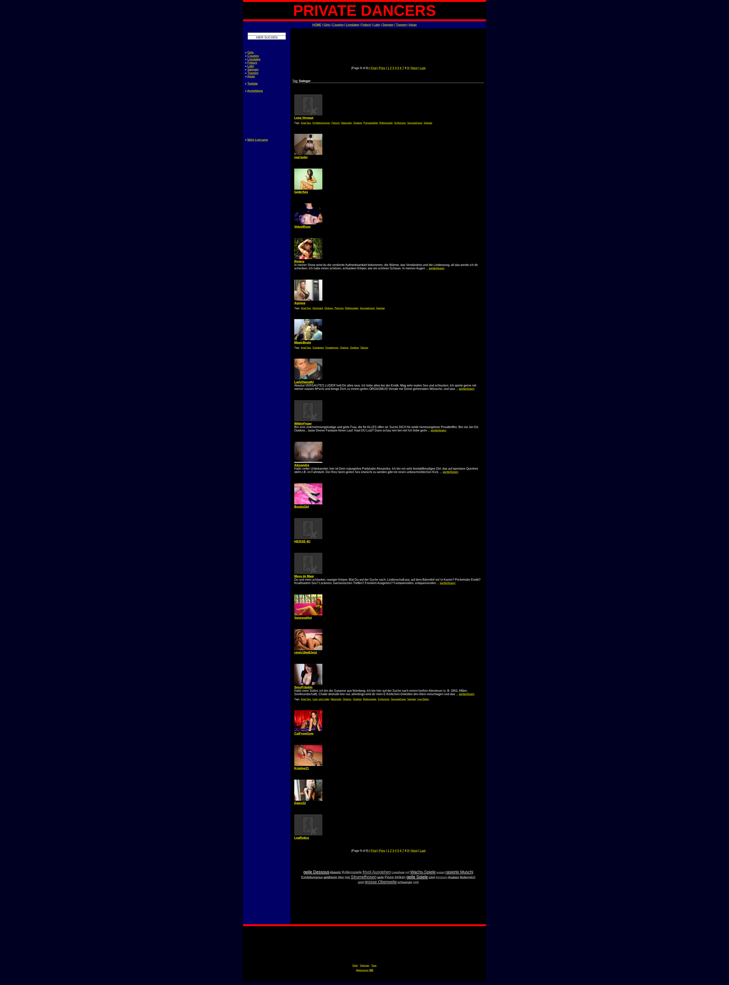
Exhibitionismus (321, 122)
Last (422, 68)
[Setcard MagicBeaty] (308, 339)
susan (440, 872)
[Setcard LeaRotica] (308, 834)
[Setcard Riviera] (308, 258)
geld (361, 882)
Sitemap (364, 965)
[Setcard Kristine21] (308, 765)
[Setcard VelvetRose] (308, 223)
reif (407, 872)
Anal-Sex (306, 122)
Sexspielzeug (414, 122)
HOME (316, 24)
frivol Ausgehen (377, 872)
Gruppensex (331, 347)
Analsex (453, 877)
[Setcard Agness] (308, 299)
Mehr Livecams (257, 139)
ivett (416, 882)
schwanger (405, 882)
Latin (376, 24)
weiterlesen (436, 268)
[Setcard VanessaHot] (308, 614)
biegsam (441, 877)
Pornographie (370, 122)
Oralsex (328, 308)
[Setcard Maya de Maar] (308, 572)
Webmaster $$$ (364, 970)
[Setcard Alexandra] (308, 461)
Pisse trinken (395, 877)
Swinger (388, 24)
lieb (347, 877)
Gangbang (318, 347)
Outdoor (357, 122)
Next (414, 68)
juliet (432, 877)
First (374, 68)
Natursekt (346, 122)
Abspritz (335, 872)
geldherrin (330, 877)
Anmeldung (255, 90)
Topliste (252, 83)
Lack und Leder (320, 699)
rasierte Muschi (459, 872)
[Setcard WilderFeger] (308, 420)
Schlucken (400, 122)
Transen (401, 24)
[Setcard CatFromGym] (308, 730)
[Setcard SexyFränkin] (308, 683)
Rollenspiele (386, 122)
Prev (382, 68)
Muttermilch (467, 877)
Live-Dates (423, 699)
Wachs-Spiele (423, 872)
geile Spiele (417, 877)
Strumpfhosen (363, 877)
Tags (374, 965)
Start (355, 965)
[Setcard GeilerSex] (308, 188)
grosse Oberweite (380, 881)
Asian (413, 24)
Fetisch (366, 24)
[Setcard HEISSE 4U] (308, 538)
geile (380, 877)
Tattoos (364, 347)
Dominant (317, 308)
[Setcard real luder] (308, 153)
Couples (338, 24)
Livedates (352, 24)
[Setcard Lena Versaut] (308, 114)
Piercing (339, 308)
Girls (327, 24)
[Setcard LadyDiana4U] (308, 378)
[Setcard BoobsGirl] (308, 503)
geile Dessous (316, 872)
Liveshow (398, 872)
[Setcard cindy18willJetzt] (308, 649)
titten (341, 877)
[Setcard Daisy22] (308, 799)
